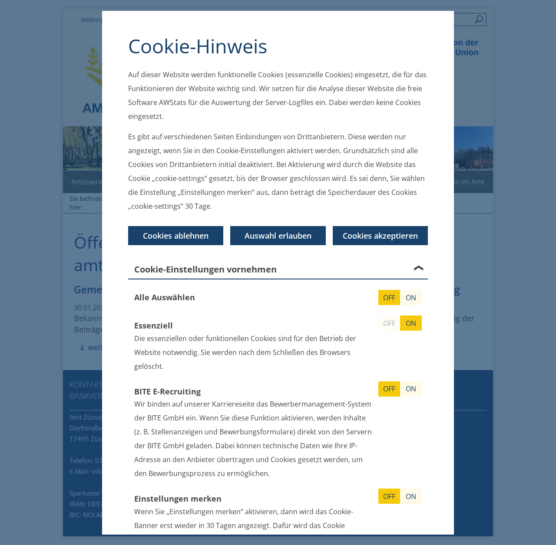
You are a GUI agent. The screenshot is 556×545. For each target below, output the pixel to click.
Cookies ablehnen (175, 235)
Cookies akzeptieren (380, 235)
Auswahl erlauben (278, 235)
